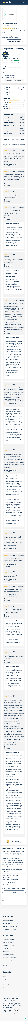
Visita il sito (14, 892)
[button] (14, 68)
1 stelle (6, 108)
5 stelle (6, 101)
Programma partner (8, 979)
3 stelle (6, 104)
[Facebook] (3, 900)
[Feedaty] (8, 2)
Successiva (17, 841)
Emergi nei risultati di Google (10, 923)
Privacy (5, 1000)
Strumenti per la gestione (10, 957)
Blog (4, 982)
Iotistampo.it (9, 23)
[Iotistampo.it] (9, 14)
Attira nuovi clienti (8, 920)
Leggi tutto (6, 871)
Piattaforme (6, 966)
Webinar (5, 988)
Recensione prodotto (8, 942)
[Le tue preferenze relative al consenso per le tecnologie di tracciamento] (25, 1018)
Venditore (6, 139)
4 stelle (6, 102)
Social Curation (7, 963)
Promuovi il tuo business (9, 929)
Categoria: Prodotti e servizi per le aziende (13, 888)
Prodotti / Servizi (15, 139)
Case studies (6, 985)
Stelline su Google (8, 960)
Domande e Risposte (8, 945)
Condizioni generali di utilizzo (10, 998)
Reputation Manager (8, 954)
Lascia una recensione (14, 41)
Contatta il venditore (14, 897)
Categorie (5, 976)
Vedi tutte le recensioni (10, 110)
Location (5, 948)
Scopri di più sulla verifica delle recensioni (13, 80)
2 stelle (6, 106)
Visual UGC (6, 951)
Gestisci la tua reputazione (10, 926)
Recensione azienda (8, 939)
